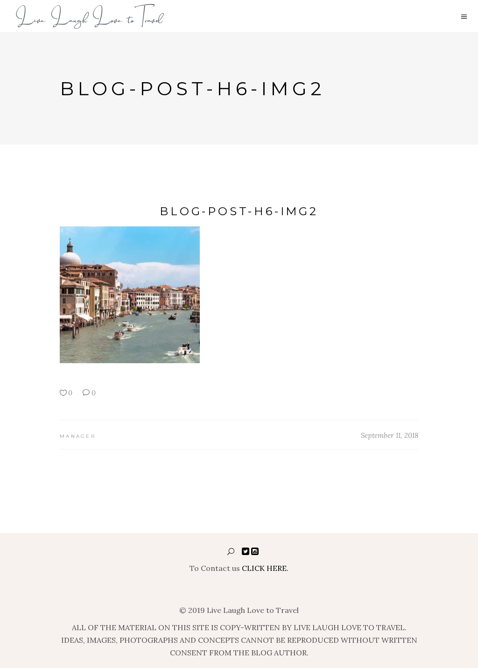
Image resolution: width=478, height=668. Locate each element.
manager (78, 436)
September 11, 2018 (389, 435)
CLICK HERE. (265, 568)
